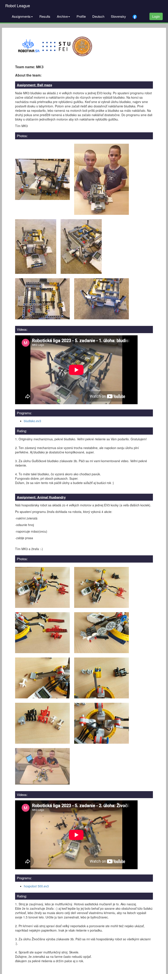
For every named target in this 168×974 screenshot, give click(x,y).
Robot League (17, 5)
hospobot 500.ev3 (36, 886)
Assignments (21, 16)
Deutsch (98, 16)
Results (44, 16)
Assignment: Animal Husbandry (41, 497)
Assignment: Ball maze (34, 84)
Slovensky (118, 16)
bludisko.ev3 (32, 421)
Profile (81, 16)
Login (156, 16)
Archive (62, 16)
